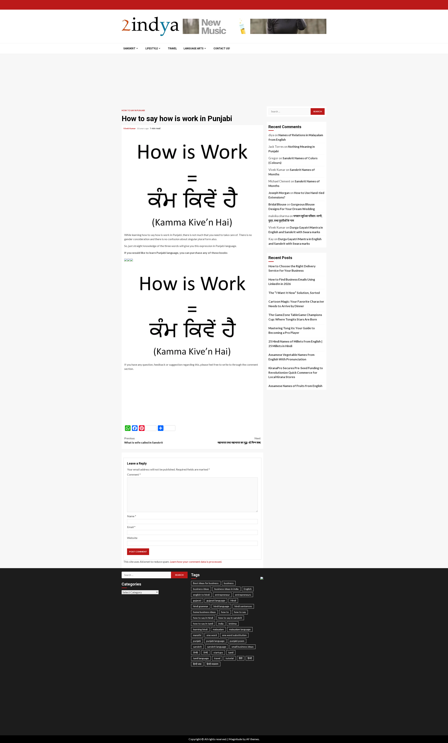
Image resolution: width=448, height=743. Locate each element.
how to (225, 612)
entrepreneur (222, 594)
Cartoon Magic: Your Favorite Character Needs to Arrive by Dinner (296, 304)
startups (218, 652)
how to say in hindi (203, 617)
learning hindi (200, 629)
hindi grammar (200, 606)
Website (132, 537)
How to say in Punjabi (133, 110)
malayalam (218, 629)
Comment (134, 474)
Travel (172, 48)
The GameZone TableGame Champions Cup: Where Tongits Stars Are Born (295, 317)
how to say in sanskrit (230, 617)
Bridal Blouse (277, 204)
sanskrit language (216, 646)
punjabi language (215, 640)
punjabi (197, 640)
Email (131, 527)
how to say (240, 612)
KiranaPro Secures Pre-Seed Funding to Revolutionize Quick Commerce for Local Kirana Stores (295, 372)
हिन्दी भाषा (197, 663)
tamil (230, 652)
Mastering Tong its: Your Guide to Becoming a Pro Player (291, 330)
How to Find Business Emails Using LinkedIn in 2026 (291, 282)
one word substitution (234, 635)
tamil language (201, 658)
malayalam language (240, 629)
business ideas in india (226, 588)
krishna (233, 623)
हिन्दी (250, 658)
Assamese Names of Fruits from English (295, 386)
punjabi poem (237, 640)
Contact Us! (222, 48)
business (229, 583)
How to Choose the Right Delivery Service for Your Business (292, 268)
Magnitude (235, 739)
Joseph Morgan (279, 193)
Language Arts (194, 48)
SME (205, 652)
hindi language (221, 606)
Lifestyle (151, 48)
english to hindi (201, 594)
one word (211, 635)
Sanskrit (129, 48)
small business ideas (243, 646)
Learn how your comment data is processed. (196, 561)
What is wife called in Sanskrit (143, 440)
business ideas (201, 588)
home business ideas (204, 612)
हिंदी (240, 658)
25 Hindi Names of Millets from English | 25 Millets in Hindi (295, 344)
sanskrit (197, 646)
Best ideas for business (206, 583)
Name (131, 516)
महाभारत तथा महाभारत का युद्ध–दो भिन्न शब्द (239, 440)
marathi (197, 635)
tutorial (230, 658)
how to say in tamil (203, 623)
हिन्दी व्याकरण (212, 663)
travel (217, 658)
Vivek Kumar (129, 128)
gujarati (197, 600)
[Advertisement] (224, 80)
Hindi (233, 600)
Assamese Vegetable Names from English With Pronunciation (291, 357)
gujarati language (215, 600)
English (248, 588)
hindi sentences (243, 606)
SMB (195, 652)
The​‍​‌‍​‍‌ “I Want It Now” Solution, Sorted (294, 293)
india (220, 623)
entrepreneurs (243, 594)
